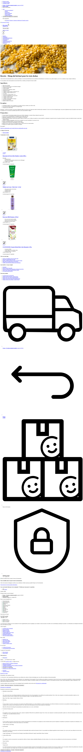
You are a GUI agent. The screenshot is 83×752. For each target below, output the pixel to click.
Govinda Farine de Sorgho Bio (8, 275)
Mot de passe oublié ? (6, 641)
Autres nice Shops (6, 671)
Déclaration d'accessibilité (7, 666)
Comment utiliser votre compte (8, 632)
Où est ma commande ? (9, 10)
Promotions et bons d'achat (7, 634)
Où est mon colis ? (6, 642)
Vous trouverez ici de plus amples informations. (8, 584)
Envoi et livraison (6, 629)
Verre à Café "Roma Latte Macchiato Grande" (11, 270)
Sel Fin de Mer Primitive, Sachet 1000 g (14, 156)
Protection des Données (7, 664)
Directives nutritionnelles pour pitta (9, 259)
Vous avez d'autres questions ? (8, 635)
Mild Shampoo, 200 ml (10, 217)
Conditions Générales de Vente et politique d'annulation (12, 665)
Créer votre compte (6, 640)
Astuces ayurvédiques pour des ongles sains (10, 258)
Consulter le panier (6, 3)
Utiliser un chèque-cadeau (7, 643)
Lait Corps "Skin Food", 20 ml (12, 187)
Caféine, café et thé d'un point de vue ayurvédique (12, 262)
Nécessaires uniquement (9, 685)
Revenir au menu (6, 1)
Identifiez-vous (5, 26)
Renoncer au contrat (4, 673)
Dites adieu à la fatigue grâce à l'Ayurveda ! (10, 261)
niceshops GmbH (8, 661)
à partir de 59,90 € (13, 5)
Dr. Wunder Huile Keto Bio (8, 271)
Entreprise (4, 670)
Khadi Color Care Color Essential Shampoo (10, 277)
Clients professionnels (7, 633)
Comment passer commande (8, 628)
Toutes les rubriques (8, 15)
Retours (6, 11)
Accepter (2, 685)
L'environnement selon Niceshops (9, 648)
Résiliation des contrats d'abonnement (9, 668)
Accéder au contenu (6, 2)
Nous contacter (7, 14)
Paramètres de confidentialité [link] (8, 667)
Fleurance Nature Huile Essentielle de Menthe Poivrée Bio (13, 269)
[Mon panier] (43, 34)
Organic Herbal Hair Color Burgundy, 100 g (17, 247)
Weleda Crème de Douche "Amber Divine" (10, 276)
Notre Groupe (5, 653)
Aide (3, 9)
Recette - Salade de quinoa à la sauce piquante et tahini (12, 260)
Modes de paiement (8, 13)
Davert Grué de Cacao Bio (7, 268)
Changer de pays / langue (10, 659)
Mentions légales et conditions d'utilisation (10, 663)
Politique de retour (6, 630)
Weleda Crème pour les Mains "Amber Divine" (11, 279)
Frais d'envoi (7, 12)
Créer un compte (6, 30)
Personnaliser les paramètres (19, 685)
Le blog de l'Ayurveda (7, 647)
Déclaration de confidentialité (41, 683)
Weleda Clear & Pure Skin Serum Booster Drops (11, 278)
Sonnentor (4, 267)
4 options (4, 152)
